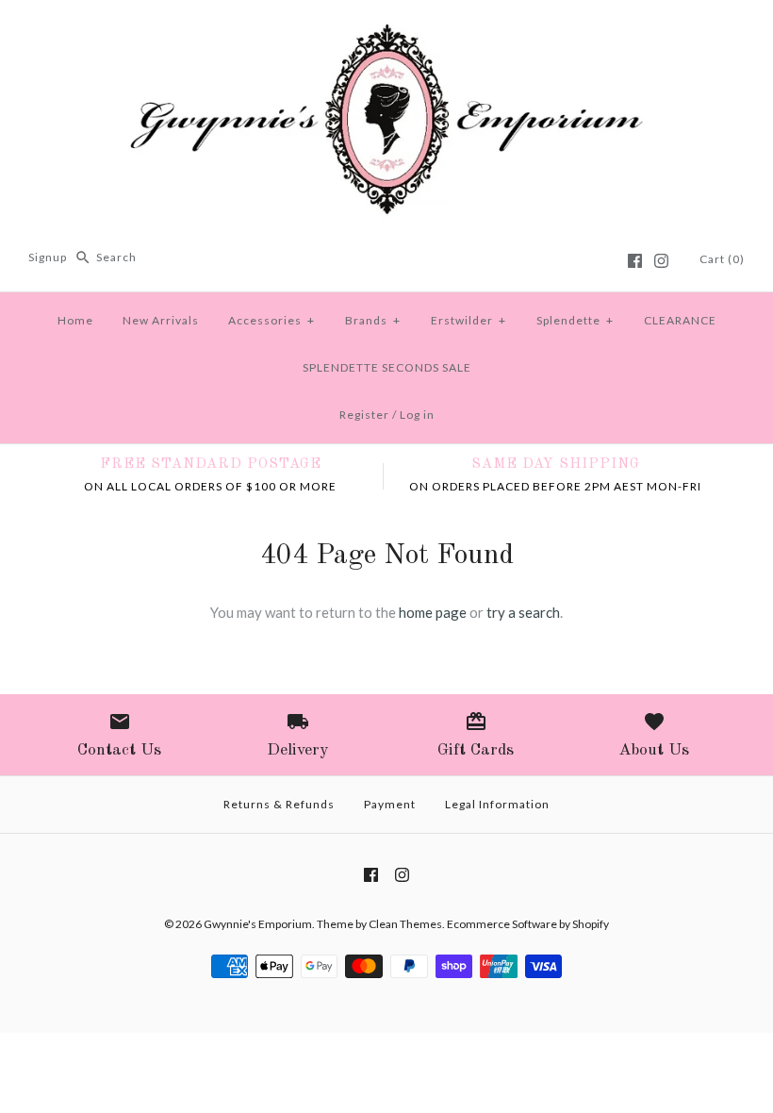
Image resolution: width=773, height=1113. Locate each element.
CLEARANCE (680, 320)
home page (433, 612)
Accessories (271, 320)
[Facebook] (635, 261)
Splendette (575, 320)
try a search (523, 612)
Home (75, 320)
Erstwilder (468, 320)
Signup (47, 257)
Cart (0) (722, 259)
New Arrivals (161, 320)
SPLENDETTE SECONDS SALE (387, 367)
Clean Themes (405, 924)
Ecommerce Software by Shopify (528, 924)
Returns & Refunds (279, 804)
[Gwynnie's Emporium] (386, 30)
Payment (390, 804)
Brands (373, 320)
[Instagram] (661, 261)
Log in (417, 414)
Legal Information (497, 804)
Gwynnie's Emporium (258, 924)
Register (364, 414)
